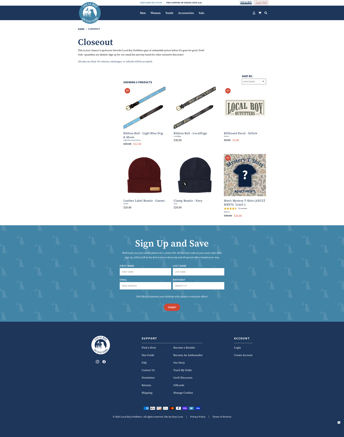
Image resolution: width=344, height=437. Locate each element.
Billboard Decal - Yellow (240, 133)
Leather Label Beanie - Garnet (144, 201)
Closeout (94, 29)
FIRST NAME (127, 265)
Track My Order (182, 370)
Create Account (243, 355)
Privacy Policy (197, 416)
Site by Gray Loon (173, 416)
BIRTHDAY (179, 279)
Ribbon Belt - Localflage (190, 133)
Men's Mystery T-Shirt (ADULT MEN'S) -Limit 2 (244, 202)
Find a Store (149, 348)
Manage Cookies (183, 393)
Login (237, 348)
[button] (143, 13)
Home (81, 29)
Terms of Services (221, 416)
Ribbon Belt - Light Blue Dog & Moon (143, 135)
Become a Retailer (184, 348)
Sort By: (247, 76)
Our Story (179, 363)
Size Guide (148, 355)
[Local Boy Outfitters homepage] (246, 2)
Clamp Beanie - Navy (188, 201)
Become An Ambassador (188, 355)
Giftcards (178, 385)
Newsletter (148, 378)
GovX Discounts (182, 378)
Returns (146, 385)
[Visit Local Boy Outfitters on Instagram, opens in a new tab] (97, 362)
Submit (172, 307)
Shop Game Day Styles (151, 2)
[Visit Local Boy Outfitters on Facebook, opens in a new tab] (104, 362)
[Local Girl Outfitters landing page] (261, 2)
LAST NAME (180, 265)
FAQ (144, 363)
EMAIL (123, 279)
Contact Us (148, 370)
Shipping (147, 393)
